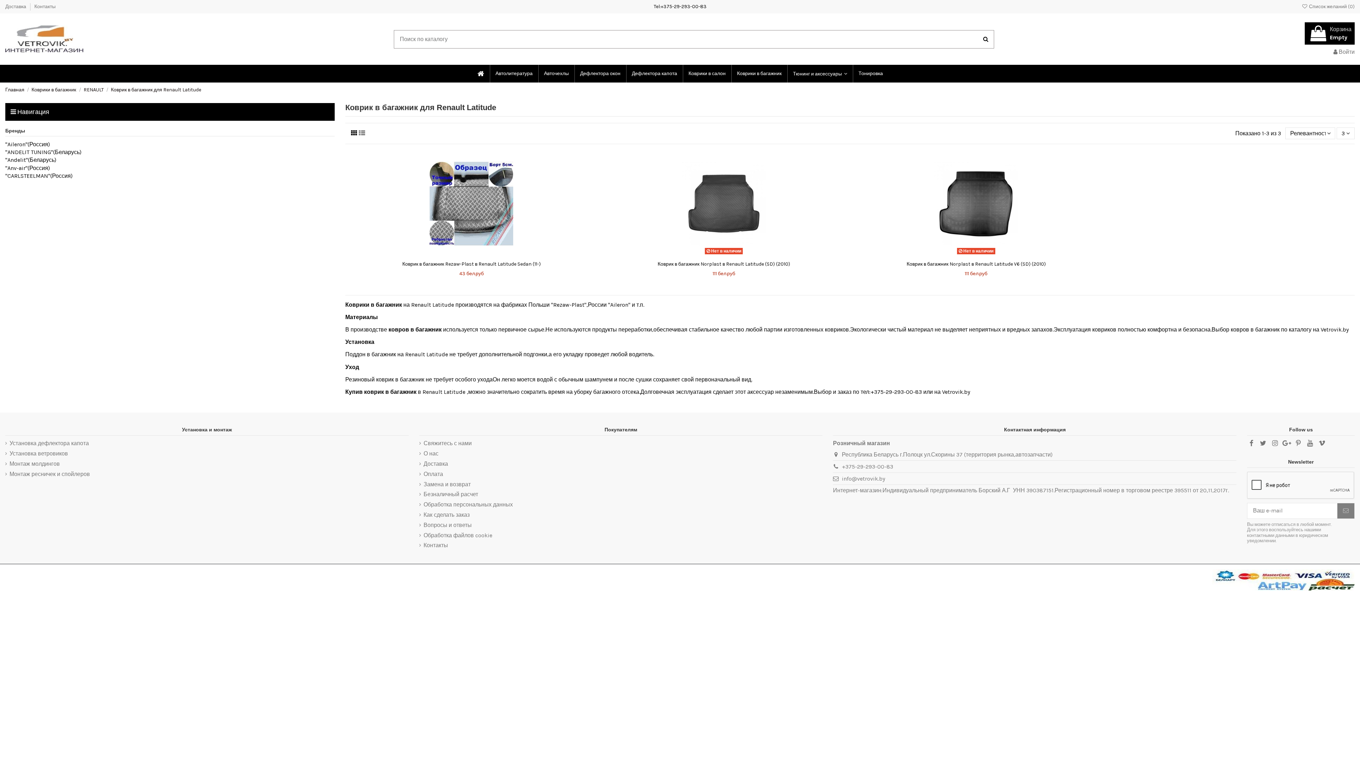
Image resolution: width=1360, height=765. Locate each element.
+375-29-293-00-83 (867, 466)
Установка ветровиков (39, 453)
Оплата (433, 474)
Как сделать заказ (447, 514)
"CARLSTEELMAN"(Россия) (39, 175)
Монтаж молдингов (35, 463)
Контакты (45, 7)
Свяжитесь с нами (448, 443)
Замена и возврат (447, 484)
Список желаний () (1331, 7)
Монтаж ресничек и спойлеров (50, 474)
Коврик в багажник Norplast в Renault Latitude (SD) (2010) (724, 264)
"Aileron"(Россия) (27, 144)
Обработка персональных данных (468, 504)
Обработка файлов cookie (458, 535)
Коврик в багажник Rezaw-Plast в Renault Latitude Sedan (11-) (471, 264)
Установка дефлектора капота (49, 443)
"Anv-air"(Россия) (27, 168)
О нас (431, 453)
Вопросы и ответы (448, 525)
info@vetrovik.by (863, 478)
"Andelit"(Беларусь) (30, 160)
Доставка (16, 7)
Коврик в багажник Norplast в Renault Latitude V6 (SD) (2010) (976, 264)
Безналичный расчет (451, 494)
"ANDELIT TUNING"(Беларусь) (43, 152)
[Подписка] (1345, 510)
